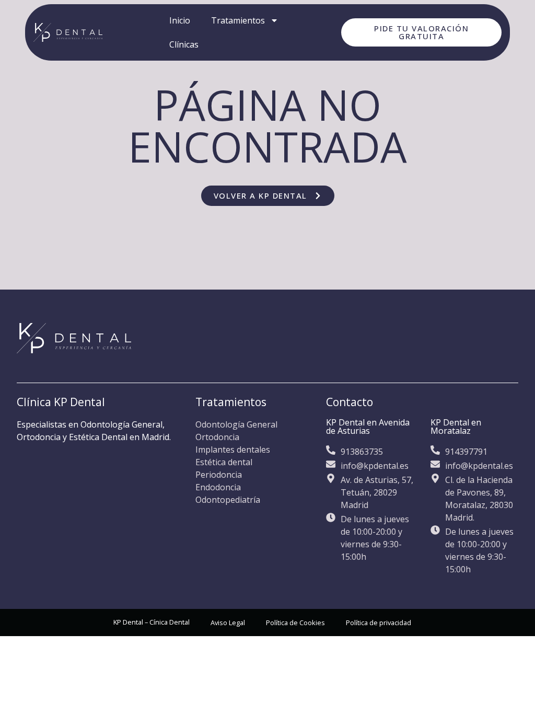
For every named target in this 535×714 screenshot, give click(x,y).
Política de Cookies (295, 622)
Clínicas (184, 44)
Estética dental (223, 462)
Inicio (179, 20)
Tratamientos (238, 20)
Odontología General (236, 424)
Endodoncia (218, 487)
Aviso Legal (228, 622)
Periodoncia (218, 474)
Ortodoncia (217, 437)
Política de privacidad (378, 622)
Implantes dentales (232, 449)
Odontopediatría (227, 499)
